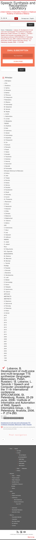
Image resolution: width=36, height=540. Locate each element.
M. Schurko (7, 109)
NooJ (5, 246)
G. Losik (6, 277)
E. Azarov (6, 284)
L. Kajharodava (8, 116)
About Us (12, 515)
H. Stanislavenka (8, 275)
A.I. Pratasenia (8, 199)
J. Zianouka (7, 270)
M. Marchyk (7, 261)
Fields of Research (16, 479)
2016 (5, 320)
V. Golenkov (7, 159)
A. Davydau (7, 187)
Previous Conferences (19, 501)
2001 (5, 355)
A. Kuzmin (7, 197)
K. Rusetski (7, 268)
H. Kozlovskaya (8, 135)
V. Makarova (7, 216)
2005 (5, 346)
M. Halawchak (8, 107)
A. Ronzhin (7, 180)
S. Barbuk (6, 92)
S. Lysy (6, 232)
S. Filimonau (7, 95)
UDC (5, 225)
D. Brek (6, 128)
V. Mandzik (7, 166)
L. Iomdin (6, 114)
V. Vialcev (6, 152)
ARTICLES (7, 294)
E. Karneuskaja (8, 282)
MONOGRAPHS (8, 254)
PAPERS (6, 239)
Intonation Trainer (22, 461)
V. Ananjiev (7, 154)
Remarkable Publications (17, 510)
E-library (18, 470)
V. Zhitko (6, 211)
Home (11, 448)
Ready (18, 468)
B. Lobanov (7, 292)
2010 (5, 334)
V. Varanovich (7, 164)
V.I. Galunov (7, 220)
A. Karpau (6, 183)
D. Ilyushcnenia (8, 289)
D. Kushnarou (8, 130)
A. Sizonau (7, 185)
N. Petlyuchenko (8, 249)
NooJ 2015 (18, 504)
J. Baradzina (7, 273)
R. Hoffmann (7, 237)
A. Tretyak (7, 178)
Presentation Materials (16, 517)
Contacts (14, 525)
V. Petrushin (7, 147)
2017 (5, 318)
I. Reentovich (7, 201)
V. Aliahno (6, 223)
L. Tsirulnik (7, 263)
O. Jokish (6, 242)
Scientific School (15, 482)
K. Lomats (7, 119)
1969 (5, 358)
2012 (5, 329)
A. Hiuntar (6, 313)
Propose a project (15, 477)
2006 (5, 344)
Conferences (14, 497)
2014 (5, 325)
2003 (5, 351)
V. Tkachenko (7, 156)
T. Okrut (6, 230)
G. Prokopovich (8, 140)
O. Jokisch (7, 244)
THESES (6, 123)
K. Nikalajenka (8, 121)
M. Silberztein (7, 258)
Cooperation (14, 519)
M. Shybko (7, 111)
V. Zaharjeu (7, 213)
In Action (18, 452)
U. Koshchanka (8, 228)
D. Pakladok (7, 287)
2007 (5, 341)
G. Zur (6, 142)
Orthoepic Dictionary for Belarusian (13, 171)
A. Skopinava (7, 301)
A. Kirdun (6, 310)
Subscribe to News (16, 512)
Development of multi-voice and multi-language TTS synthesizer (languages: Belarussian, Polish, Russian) (16, 423)
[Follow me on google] (4, 18)
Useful (11, 491)
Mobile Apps (21, 459)
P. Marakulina (7, 100)
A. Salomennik (8, 303)
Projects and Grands (16, 495)
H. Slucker (7, 133)
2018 (5, 315)
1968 (5, 360)
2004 (5, 348)
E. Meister (7, 280)
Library (13, 493)
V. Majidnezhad (8, 218)
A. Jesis (6, 175)
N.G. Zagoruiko (8, 251)
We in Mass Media (16, 521)
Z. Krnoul (6, 204)
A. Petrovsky (7, 194)
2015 (5, 322)
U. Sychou (7, 88)
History (13, 488)
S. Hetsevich (7, 235)
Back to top (31, 537)
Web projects (21, 465)
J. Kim (5, 83)
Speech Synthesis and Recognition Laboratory (18, 5)
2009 (5, 337)
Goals (13, 475)
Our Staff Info (15, 523)
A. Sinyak (6, 192)
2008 (5, 339)
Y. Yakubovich (8, 206)
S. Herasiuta (7, 90)
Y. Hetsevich (7, 209)
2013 (5, 327)
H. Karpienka (7, 137)
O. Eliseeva (7, 102)
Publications (24, 468)
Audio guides (21, 463)
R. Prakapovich (8, 97)
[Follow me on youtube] (7, 18)
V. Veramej (7, 161)
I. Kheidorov (7, 85)
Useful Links (14, 507)
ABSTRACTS (7, 296)
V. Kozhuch (7, 145)
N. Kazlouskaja (8, 104)
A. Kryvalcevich (8, 190)
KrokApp (6, 265)
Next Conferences (18, 499)
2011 (5, 332)
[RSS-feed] (2, 18)
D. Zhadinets (7, 126)
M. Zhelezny (7, 256)
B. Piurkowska (8, 168)
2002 (5, 353)
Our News (19, 450)
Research (12, 473)
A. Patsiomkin (7, 308)
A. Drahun (7, 173)
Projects (18, 475)
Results (16, 448)
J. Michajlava (7, 81)
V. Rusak (6, 149)
